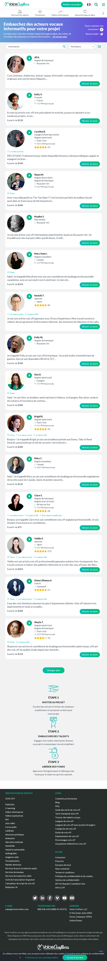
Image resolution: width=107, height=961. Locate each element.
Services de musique (14, 872)
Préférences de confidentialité (41, 957)
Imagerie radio (12, 857)
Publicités (9, 804)
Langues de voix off (64, 821)
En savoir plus (60, 36)
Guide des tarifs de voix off (67, 810)
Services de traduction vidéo (18, 876)
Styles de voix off (63, 832)
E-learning (10, 808)
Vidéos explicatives (14, 815)
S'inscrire (59, 861)
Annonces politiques (14, 834)
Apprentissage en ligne (85, 15)
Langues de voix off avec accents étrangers (75, 825)
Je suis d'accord (75, 957)
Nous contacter (62, 868)
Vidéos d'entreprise (60, 15)
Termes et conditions (64, 872)
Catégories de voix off (65, 828)
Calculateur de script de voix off (20, 883)
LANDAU (9, 831)
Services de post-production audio (21, 868)
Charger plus (53, 670)
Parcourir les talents (20, 15)
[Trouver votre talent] (96, 4)
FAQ (57, 806)
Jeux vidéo (10, 823)
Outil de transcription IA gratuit (20, 879)
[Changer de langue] (88, 4)
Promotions (40, 15)
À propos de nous (63, 865)
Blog (57, 802)
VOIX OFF (10, 798)
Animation (10, 838)
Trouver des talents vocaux (67, 817)
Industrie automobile (15, 849)
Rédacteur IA (11, 887)
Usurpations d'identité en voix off (70, 843)
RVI (7, 819)
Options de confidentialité (67, 880)
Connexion (60, 857)
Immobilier (10, 846)
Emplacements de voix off (67, 836)
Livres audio (11, 827)
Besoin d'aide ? (92, 34)
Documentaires (12, 861)
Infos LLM (60, 887)
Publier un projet (72, 4)
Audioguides (11, 853)
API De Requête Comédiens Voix (70, 883)
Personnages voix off (65, 840)
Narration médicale (14, 842)
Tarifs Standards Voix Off (67, 813)
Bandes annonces (13, 864)
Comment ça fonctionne (66, 798)
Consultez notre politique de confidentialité (85, 953)
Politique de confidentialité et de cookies (74, 876)
